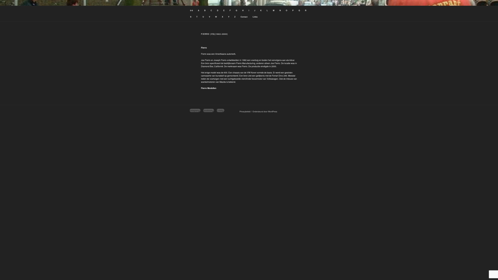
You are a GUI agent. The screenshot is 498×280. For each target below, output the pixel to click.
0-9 (191, 10)
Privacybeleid (245, 111)
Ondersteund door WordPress (265, 111)
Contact (244, 16)
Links (255, 16)
